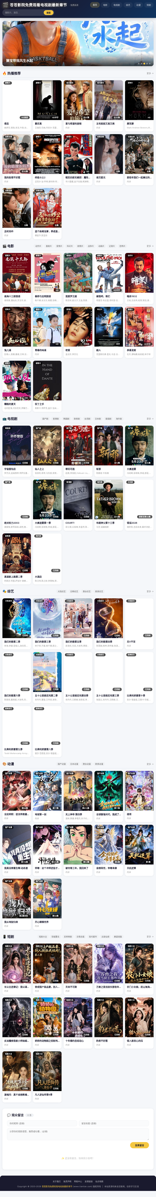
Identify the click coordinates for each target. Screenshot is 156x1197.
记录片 (112, 246)
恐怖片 (122, 246)
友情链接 (89, 1181)
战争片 (91, 246)
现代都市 (93, 936)
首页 (95, 4)
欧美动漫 (99, 764)
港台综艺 (87, 591)
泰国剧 (108, 418)
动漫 (138, 5)
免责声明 (67, 1181)
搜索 (48, 13)
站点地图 (99, 1181)
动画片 (101, 246)
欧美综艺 (99, 591)
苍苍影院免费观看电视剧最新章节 (57, 1186)
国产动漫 (62, 764)
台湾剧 (87, 418)
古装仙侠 (105, 936)
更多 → (150, 73)
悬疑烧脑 (118, 936)
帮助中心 (78, 1181)
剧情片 (80, 246)
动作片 (38, 246)
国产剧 (45, 418)
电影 (105, 5)
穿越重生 (55, 936)
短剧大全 (43, 936)
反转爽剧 (68, 936)
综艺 (128, 5)
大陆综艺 (62, 591)
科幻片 (70, 246)
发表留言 (139, 1145)
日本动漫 (74, 764)
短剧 (149, 5)
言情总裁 (80, 936)
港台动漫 (87, 764)
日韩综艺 (74, 591)
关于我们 (57, 1181)
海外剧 (119, 418)
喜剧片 (49, 246)
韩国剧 (66, 418)
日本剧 (98, 418)
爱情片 (59, 246)
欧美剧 (77, 418)
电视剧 (116, 5)
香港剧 (56, 418)
